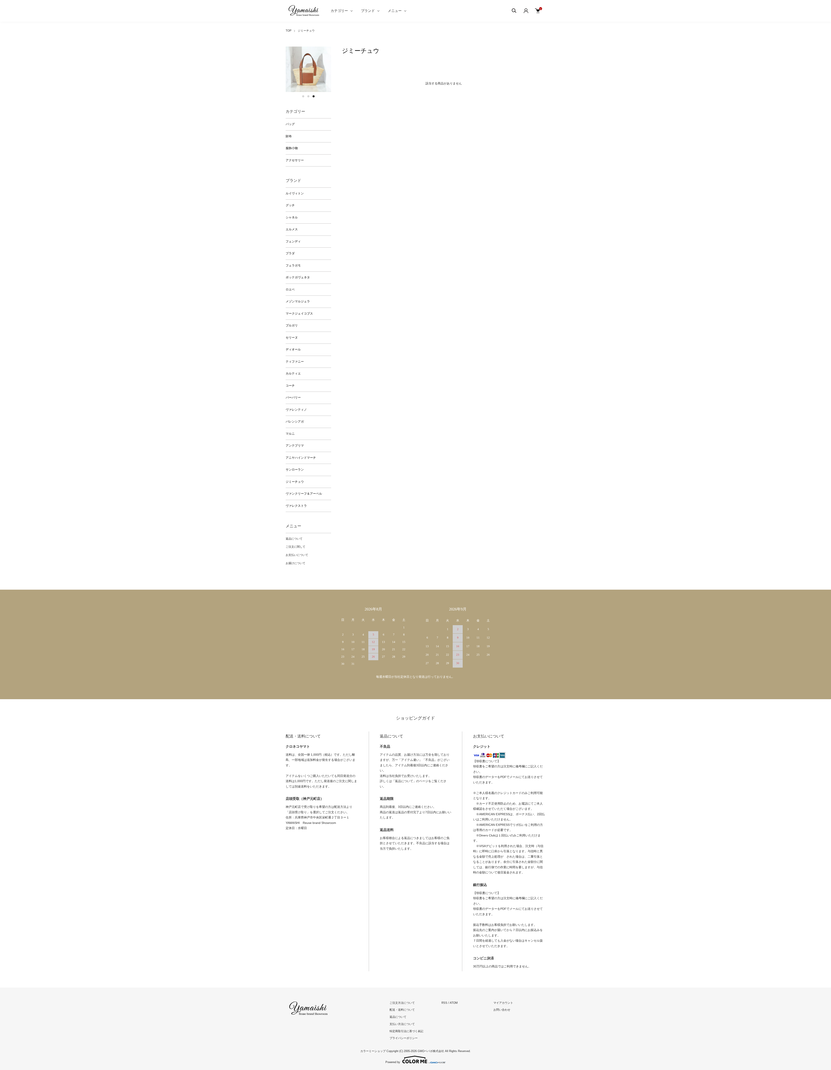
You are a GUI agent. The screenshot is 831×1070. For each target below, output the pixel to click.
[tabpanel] (308, 69)
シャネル (292, 217)
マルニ (290, 433)
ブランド (368, 11)
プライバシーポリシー (404, 1038)
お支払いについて (297, 555)
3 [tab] (313, 96)
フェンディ (293, 241)
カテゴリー (339, 11)
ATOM (454, 1002)
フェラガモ (293, 265)
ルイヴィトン (295, 193)
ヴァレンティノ (296, 409)
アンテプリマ (295, 445)
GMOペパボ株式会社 (431, 1051)
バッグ (290, 124)
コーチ (290, 385)
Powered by (392, 1062)
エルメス (292, 229)
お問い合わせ (501, 1009)
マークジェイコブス (299, 313)
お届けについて (295, 563)
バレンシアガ (295, 421)
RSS (444, 1002)
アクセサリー (295, 160)
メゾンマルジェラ (298, 301)
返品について (294, 538)
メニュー (395, 11)
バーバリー (293, 397)
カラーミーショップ (373, 1051)
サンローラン (295, 469)
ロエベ (290, 289)
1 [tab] (303, 96)
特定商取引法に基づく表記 (406, 1031)
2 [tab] (308, 96)
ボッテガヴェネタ (298, 277)
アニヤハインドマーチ (301, 457)
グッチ (290, 205)
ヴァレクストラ (296, 505)
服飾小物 (292, 148)
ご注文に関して (295, 546)
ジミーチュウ (306, 30)
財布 (289, 136)
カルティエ (293, 373)
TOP (288, 30)
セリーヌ (292, 337)
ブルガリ (292, 325)
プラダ (290, 253)
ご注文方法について (402, 1002)
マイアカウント (503, 1002)
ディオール (293, 349)
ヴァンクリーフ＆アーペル (304, 493)
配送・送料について (402, 1009)
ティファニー (295, 361)
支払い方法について (402, 1024)
